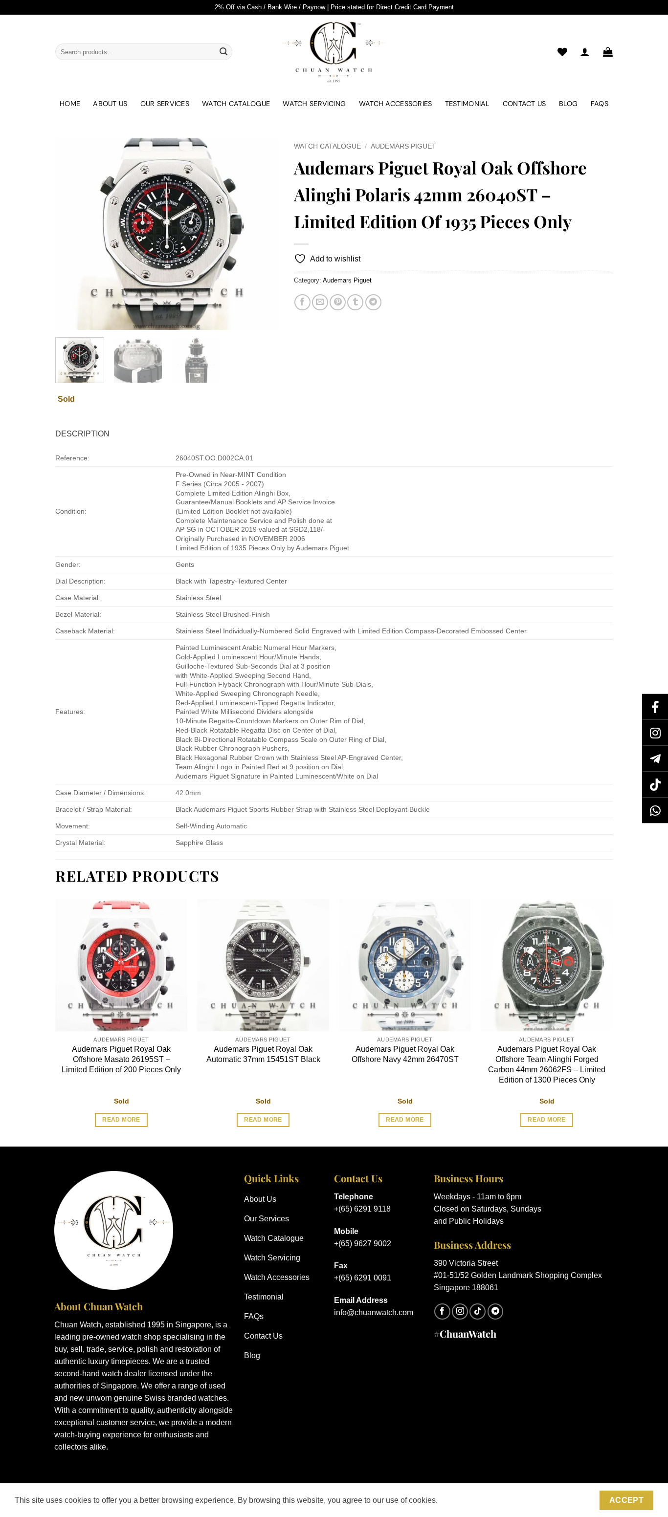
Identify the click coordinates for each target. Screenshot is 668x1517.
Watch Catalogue (236, 103)
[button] (608, 52)
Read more (121, 1120)
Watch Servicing (314, 103)
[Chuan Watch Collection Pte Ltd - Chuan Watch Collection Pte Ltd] (334, 52)
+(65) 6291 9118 (362, 1209)
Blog (568, 103)
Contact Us (524, 103)
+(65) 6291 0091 (362, 1278)
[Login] (585, 52)
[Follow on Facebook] (442, 1311)
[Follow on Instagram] (460, 1311)
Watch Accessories (395, 103)
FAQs (599, 103)
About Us (110, 103)
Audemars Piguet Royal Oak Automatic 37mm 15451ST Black (263, 1054)
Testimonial (467, 103)
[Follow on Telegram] (496, 1311)
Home (70, 103)
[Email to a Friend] (320, 302)
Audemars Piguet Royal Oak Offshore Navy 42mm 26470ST (405, 1054)
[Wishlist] (562, 52)
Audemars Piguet (403, 146)
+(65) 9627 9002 (362, 1243)
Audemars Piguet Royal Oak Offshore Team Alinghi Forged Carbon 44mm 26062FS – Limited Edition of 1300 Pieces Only (546, 1064)
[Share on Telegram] (373, 302)
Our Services (164, 103)
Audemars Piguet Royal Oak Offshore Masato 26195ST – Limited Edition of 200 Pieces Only (121, 1059)
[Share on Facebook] (302, 302)
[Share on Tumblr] (355, 302)
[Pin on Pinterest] (338, 302)
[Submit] (223, 51)
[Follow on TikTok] (477, 1311)
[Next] (262, 234)
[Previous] (72, 234)
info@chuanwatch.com (373, 1312)
